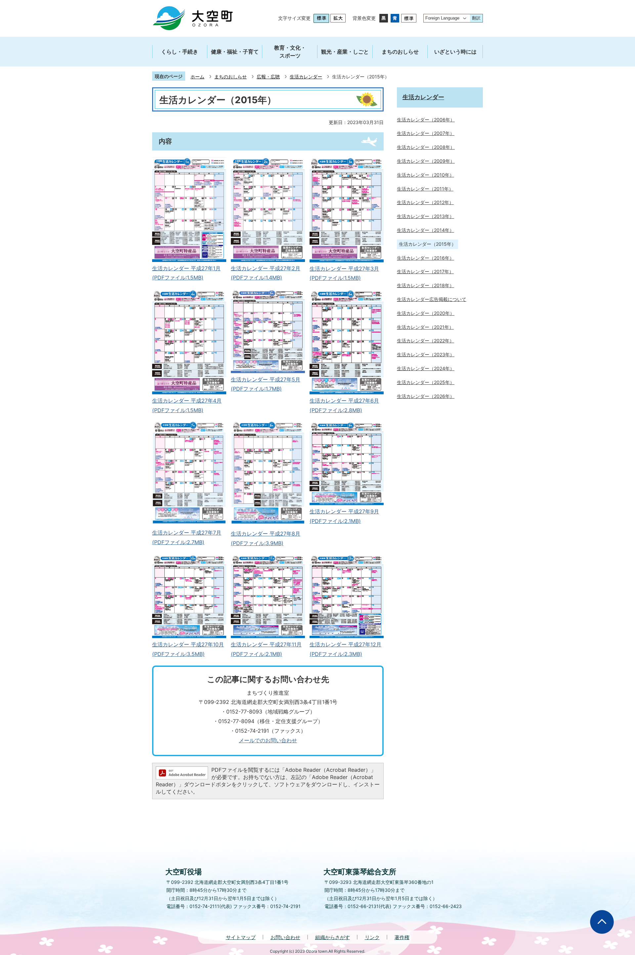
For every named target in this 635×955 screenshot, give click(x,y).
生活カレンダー (306, 76)
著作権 (402, 937)
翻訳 (476, 18)
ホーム (197, 76)
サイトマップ (241, 937)
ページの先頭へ (602, 922)
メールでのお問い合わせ (268, 740)
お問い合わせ (285, 937)
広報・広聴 (268, 76)
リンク (372, 937)
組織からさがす (332, 937)
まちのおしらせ (230, 76)
